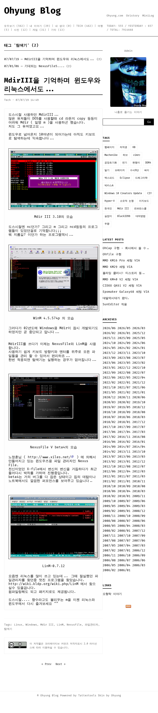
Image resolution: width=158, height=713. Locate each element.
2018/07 (109, 417)
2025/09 (123, 338)
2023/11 (123, 353)
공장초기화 (111, 162)
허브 (125, 155)
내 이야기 (40, 26)
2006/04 (123, 565)
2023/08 (123, 358)
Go (149, 121)
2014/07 (123, 447)
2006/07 (123, 560)
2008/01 (123, 531)
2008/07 (123, 521)
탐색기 (8, 629)
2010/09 (123, 486)
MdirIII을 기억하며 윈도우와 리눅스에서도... (52, 84)
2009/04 (123, 506)
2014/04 (138, 447)
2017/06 (109, 432)
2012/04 (123, 471)
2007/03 (138, 546)
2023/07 (138, 358)
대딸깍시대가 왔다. (116, 298)
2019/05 (123, 407)
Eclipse (125, 177)
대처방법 (140, 216)
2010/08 (138, 486)
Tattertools (87, 695)
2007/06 (138, 541)
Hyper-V (110, 201)
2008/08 (109, 521)
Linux (18, 624)
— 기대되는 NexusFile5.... (37, 66)
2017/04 (123, 432)
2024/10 (109, 343)
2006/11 (109, 555)
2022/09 (109, 373)
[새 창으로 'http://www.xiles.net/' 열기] (73, 457)
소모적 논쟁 (127, 201)
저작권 (123, 147)
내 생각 (63, 26)
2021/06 (138, 387)
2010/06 (109, 491)
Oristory (132, 15)
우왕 (107, 223)
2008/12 (138, 511)
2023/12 (109, 353)
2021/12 (138, 382)
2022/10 (138, 368)
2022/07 (138, 373)
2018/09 (123, 412)
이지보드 (144, 201)
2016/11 (123, 437)
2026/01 (123, 333)
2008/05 (109, 526)
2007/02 (109, 550)
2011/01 (123, 481)
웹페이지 (109, 147)
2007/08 (109, 541)
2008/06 (138, 521)
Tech (84, 26)
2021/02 (123, 392)
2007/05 (109, 546)
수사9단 (134, 170)
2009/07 (123, 501)
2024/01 (138, 348)
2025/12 (138, 333)
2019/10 (138, 402)
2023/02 (138, 363)
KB (133, 147)
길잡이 (108, 216)
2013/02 (109, 462)
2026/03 (138, 328)
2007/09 (138, 536)
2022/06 (109, 378)
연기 (124, 162)
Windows (31, 624)
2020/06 (138, 397)
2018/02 (109, 422)
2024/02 (123, 348)
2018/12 (138, 407)
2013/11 (123, 452)
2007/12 (138, 531)
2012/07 (138, 466)
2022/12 (123, 368)
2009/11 (138, 496)
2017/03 (138, 432)
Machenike (111, 155)
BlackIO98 (123, 216)
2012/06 (109, 471)
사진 (21, 29)
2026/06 (109, 328)
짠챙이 (136, 162)
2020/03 (109, 402)
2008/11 (109, 516)
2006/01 (123, 570)
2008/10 (123, 516)
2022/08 (123, 373)
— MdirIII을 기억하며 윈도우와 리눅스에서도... (53, 59)
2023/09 (109, 358)
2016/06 (109, 442)
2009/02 (109, 511)
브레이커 (120, 170)
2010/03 (138, 491)
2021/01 (138, 392)
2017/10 (109, 427)
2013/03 (138, 457)
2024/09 (123, 343)
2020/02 (123, 402)
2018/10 (109, 412)
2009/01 (123, 511)
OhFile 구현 (112, 254)
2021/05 (109, 392)
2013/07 (109, 457)
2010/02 (109, 496)
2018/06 (123, 417)
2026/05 (123, 328)
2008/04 (123, 526)
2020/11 (123, 397)
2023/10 (138, 353)
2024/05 (109, 348)
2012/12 (138, 462)
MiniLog (148, 15)
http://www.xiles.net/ (49, 457)
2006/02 (109, 570)
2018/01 (123, 422)
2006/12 (138, 550)
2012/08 (123, 466)
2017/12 (138, 422)
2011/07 (123, 476)
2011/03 (138, 476)
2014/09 (109, 447)
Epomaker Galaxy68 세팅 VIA (126, 292)
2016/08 (138, 437)
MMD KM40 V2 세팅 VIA (120, 279)
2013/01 (123, 462)
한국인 (108, 208)
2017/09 (123, 427)
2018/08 (138, 412)
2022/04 (138, 378)
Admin (128, 50)
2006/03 (138, 565)
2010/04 (123, 491)
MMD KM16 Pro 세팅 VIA (121, 260)
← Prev (46, 664)
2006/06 (138, 560)
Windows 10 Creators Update (123, 193)
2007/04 (123, 546)
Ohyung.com (115, 15)
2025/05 (138, 338)
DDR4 (148, 162)
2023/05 (123, 363)
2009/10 (109, 501)
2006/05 (109, 565)
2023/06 (109, 363)
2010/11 (138, 481)
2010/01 (123, 496)
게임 (39, 29)
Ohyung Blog (32, 11)
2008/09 (138, 516)
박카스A (109, 185)
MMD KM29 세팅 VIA (117, 267)
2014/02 (109, 452)
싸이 (146, 170)
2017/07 (138, 427)
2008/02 (109, 531)
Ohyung (116, 695)
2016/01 (138, 442)
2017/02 (109, 437)
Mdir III (46, 624)
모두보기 (14, 26)
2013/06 (123, 457)
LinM (60, 624)
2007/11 (109, 536)
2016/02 (123, 442)
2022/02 (109, 382)
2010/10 (109, 486)
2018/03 (138, 417)
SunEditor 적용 (115, 304)
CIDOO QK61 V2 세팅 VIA (122, 285)
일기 (107, 170)
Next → (60, 664)
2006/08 (109, 560)
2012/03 (138, 471)
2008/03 (138, 526)
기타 (58, 29)
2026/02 (109, 333)
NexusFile (74, 624)
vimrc (136, 155)
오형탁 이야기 (112, 594)
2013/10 (138, 452)
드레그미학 (141, 177)
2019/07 (109, 407)
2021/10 (109, 387)
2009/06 (138, 501)
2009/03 (138, 506)
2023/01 (109, 368)
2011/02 (109, 481)
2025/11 (109, 338)
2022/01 (123, 382)
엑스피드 (109, 177)
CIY (149, 193)
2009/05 (109, 506)
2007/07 (123, 541)
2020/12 (109, 397)
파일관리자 (91, 624)
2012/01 (109, 476)
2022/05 (123, 378)
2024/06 (138, 343)
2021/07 (123, 387)
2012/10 (109, 466)
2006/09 (138, 555)
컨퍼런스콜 (140, 208)
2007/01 (123, 550)
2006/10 (123, 555)
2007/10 (123, 536)
